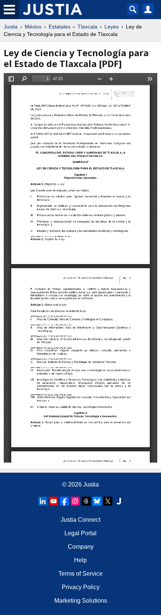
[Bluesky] (96, 501)
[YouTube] (53, 501)
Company (81, 546)
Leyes (111, 27)
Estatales (59, 27)
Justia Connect (80, 519)
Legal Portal (80, 533)
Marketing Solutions (80, 600)
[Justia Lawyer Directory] (118, 501)
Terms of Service (80, 573)
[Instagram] (75, 501)
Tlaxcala (87, 27)
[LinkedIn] (42, 501)
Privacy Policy (81, 587)
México (33, 27)
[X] (107, 501)
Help (80, 560)
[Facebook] (64, 501)
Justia (11, 27)
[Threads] (86, 501)
